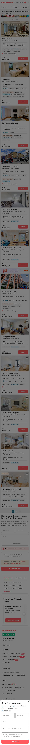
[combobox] (6, 728)
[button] (9, 728)
